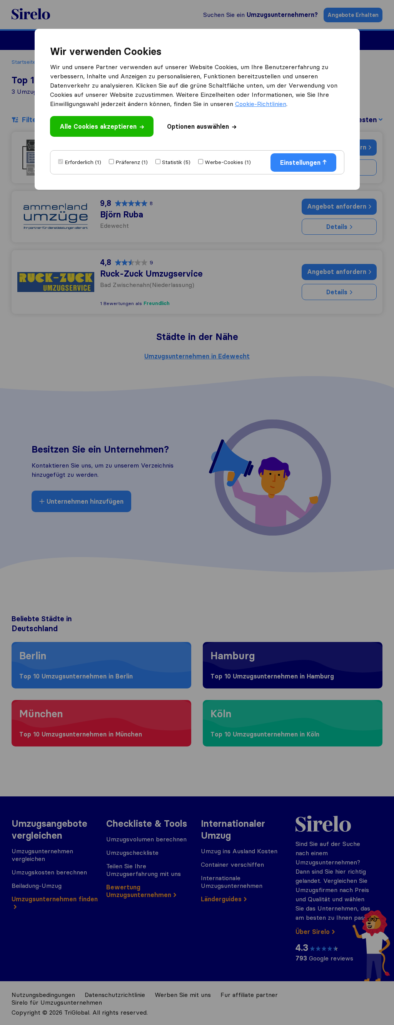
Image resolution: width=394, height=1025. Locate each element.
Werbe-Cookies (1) (228, 162)
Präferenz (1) (131, 162)
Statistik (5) (176, 162)
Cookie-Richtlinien (260, 104)
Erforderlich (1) (83, 162)
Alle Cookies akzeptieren (98, 126)
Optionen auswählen (198, 126)
